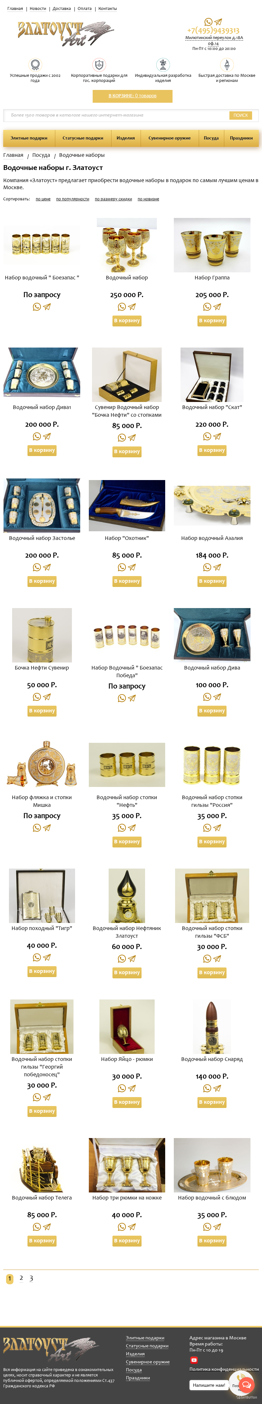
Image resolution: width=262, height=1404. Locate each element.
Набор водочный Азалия (212, 539)
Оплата (85, 9)
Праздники (241, 138)
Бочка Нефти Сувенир (42, 668)
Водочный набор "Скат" (212, 408)
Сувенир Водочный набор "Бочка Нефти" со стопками (127, 411)
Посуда (211, 138)
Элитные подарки (29, 138)
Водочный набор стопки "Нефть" (126, 801)
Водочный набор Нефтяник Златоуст (127, 932)
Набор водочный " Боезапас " (42, 278)
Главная (15, 9)
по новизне (148, 199)
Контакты (107, 9)
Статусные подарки (83, 138)
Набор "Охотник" (127, 539)
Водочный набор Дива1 (42, 408)
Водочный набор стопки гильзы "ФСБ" (212, 932)
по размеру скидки (113, 199)
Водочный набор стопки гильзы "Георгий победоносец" (42, 1067)
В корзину (127, 321)
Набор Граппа (212, 278)
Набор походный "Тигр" (42, 929)
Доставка (62, 9)
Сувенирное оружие (170, 138)
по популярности (72, 199)
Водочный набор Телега (42, 1198)
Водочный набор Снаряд (212, 1060)
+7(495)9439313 (213, 31)
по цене (43, 199)
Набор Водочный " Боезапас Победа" (127, 672)
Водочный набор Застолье (42, 539)
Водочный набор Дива (212, 668)
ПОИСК (241, 115)
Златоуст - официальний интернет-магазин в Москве (51, 1349)
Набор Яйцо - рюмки (127, 1060)
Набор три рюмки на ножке (127, 1198)
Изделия (126, 138)
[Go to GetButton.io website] (246, 1397)
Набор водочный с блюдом (212, 1198)
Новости (38, 9)
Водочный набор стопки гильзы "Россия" (212, 801)
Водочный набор (127, 278)
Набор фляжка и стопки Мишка (42, 801)
